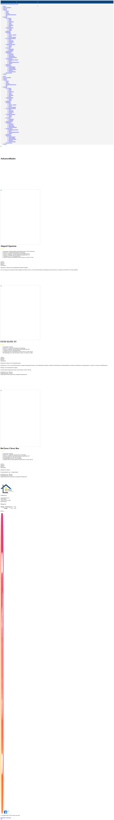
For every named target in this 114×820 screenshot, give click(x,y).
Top (1, 818)
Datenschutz (3, 817)
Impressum (8, 817)
